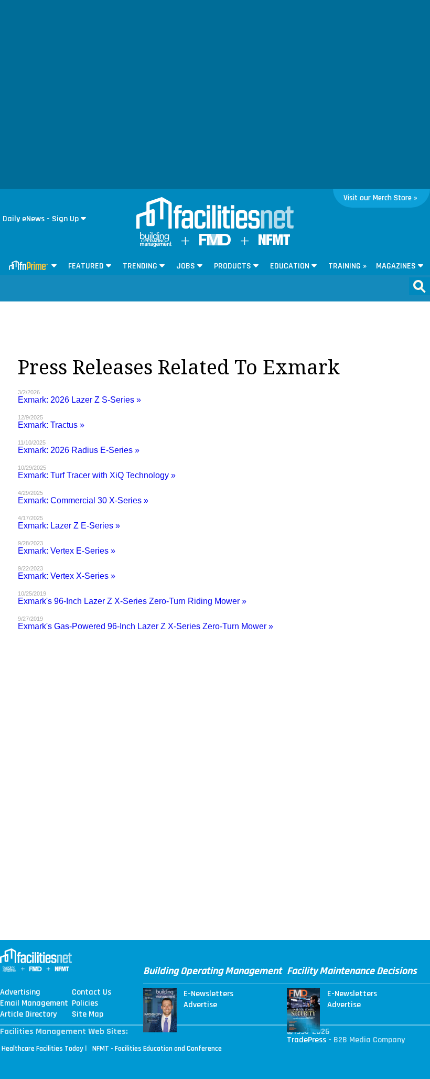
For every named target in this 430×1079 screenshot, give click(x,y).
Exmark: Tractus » (51, 424)
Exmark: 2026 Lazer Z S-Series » (79, 399)
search (419, 286)
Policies (85, 1003)
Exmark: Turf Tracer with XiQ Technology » (97, 475)
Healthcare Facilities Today (42, 1048)
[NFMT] (274, 242)
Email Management (34, 1003)
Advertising (20, 992)
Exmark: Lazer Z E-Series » (69, 525)
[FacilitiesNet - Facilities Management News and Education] (215, 214)
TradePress (306, 1039)
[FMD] (215, 243)
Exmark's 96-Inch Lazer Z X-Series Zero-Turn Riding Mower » (132, 601)
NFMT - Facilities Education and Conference (157, 1048)
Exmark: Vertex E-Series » (66, 550)
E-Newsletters (208, 994)
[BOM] (155, 244)
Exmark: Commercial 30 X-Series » (83, 500)
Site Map (87, 1014)
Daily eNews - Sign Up (41, 218)
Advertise (200, 1005)
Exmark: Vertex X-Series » (66, 575)
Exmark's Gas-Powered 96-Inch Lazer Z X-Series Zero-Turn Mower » (145, 626)
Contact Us (91, 992)
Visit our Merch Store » (380, 198)
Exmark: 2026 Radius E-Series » (78, 450)
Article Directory (28, 1014)
